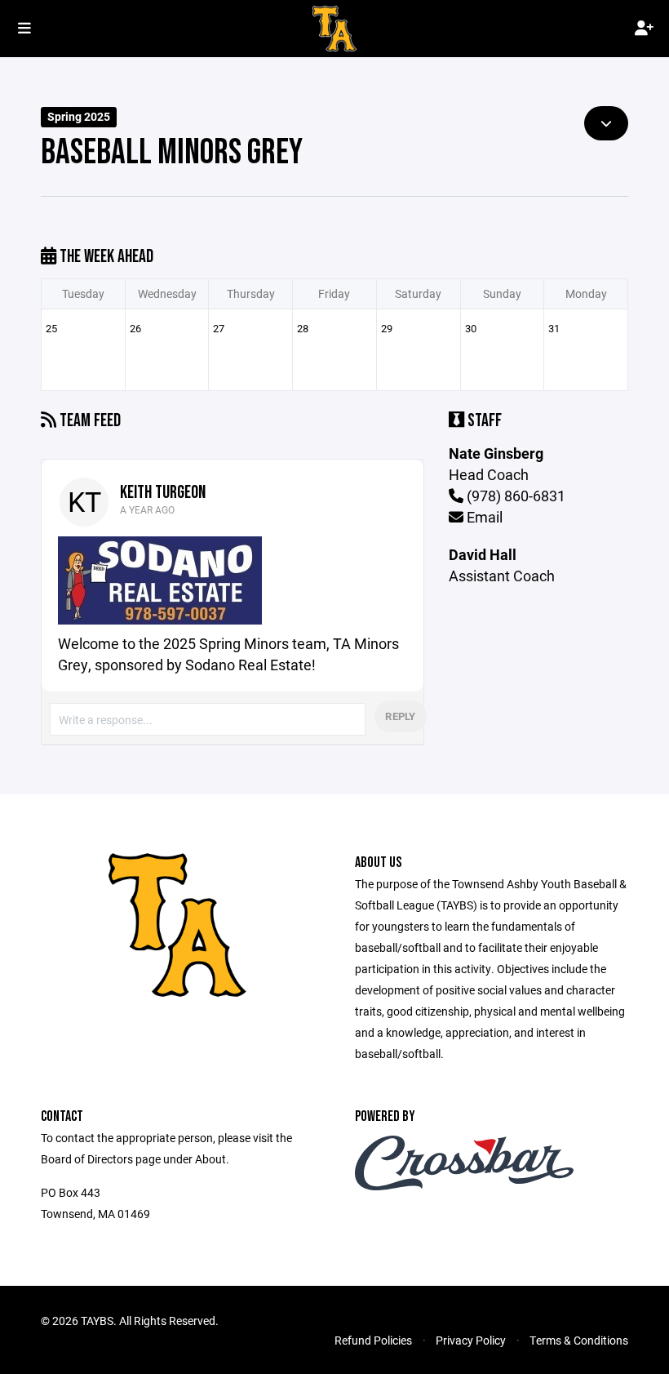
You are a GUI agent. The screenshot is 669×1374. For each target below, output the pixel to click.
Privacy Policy (471, 1340)
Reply (400, 716)
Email (483, 517)
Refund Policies (373, 1340)
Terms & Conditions (578, 1340)
